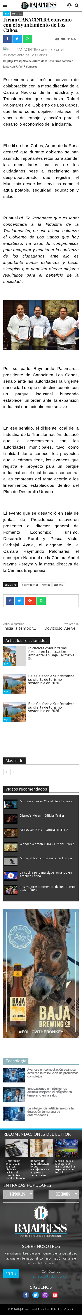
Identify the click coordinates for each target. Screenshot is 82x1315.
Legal (33, 1309)
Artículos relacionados (26, 640)
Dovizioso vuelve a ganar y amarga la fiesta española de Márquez (61, 628)
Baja (7, 13)
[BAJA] (9, 656)
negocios (46, 584)
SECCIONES (63, 1194)
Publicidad (57, 1309)
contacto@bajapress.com (51, 1276)
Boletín (11, 1273)
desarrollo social (30, 584)
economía (58, 584)
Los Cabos (17, 13)
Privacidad (44, 1309)
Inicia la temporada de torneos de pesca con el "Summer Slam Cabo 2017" (20, 628)
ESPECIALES (17, 1194)
